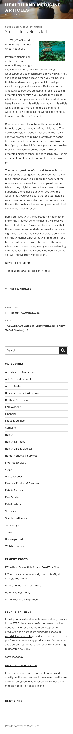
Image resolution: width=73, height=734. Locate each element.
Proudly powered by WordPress (22, 725)
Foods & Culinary (15, 420)
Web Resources (14, 546)
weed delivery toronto (18, 636)
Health (9, 434)
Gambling (11, 427)
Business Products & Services (23, 393)
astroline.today (14, 656)
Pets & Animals (21, 289)
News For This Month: (18, 262)
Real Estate (12, 497)
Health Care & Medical (18, 448)
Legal (8, 469)
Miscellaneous (14, 476)
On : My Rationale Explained (21, 599)
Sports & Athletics (16, 518)
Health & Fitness (15, 441)
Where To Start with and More (23, 585)
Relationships (13, 504)
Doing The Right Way (17, 592)
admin (38, 27)
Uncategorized (14, 539)
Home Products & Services (21, 455)
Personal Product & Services (22, 483)
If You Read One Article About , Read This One (32, 567)
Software (10, 511)
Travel (9, 532)
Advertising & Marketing (19, 372)
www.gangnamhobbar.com (21, 665)
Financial (10, 414)
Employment (13, 407)
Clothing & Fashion (16, 400)
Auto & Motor (13, 386)
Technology (12, 525)
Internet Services (15, 462)
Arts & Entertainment (18, 379)
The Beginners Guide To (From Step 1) (27, 270)
